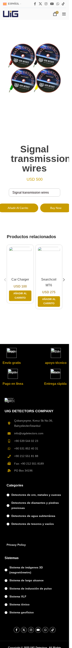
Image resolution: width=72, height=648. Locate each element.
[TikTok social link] (63, 4)
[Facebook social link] (35, 4)
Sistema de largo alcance (26, 580)
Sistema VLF (17, 596)
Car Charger (20, 279)
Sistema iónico (19, 604)
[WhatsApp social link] (57, 4)
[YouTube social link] (52, 4)
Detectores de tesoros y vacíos (32, 523)
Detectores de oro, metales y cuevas (36, 494)
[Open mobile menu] (64, 14)
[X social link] (40, 4)
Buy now (55, 208)
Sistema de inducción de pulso (30, 588)
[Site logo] (10, 13)
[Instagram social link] (46, 4)
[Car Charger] (20, 261)
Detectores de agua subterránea (33, 515)
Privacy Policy (16, 544)
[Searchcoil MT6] (49, 261)
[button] (5, 280)
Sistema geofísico (21, 612)
